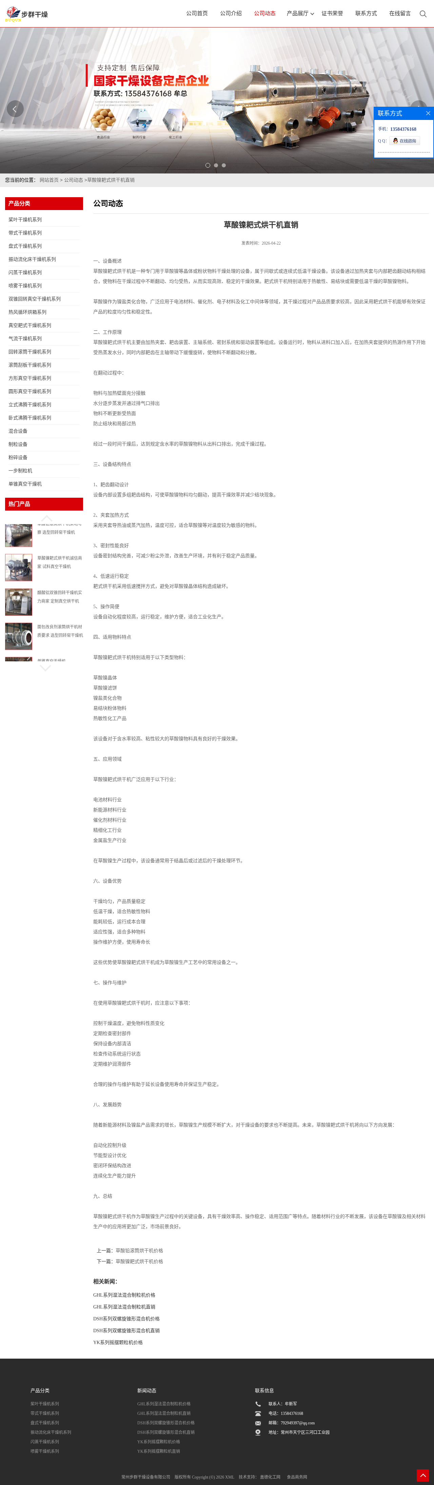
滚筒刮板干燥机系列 (29, 365)
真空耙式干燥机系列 (29, 325)
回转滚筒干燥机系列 (29, 351)
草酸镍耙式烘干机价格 (139, 1261)
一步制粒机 (20, 470)
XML (229, 1477)
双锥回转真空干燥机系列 (34, 299)
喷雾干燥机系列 (25, 285)
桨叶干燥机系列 (25, 219)
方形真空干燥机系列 (29, 378)
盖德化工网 (270, 1477)
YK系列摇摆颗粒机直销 (158, 1451)
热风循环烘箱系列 (27, 312)
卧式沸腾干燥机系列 (29, 417)
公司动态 (73, 180)
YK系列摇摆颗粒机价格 (118, 1342)
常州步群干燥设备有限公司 (145, 1477)
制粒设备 (17, 444)
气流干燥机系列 (25, 338)
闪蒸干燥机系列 (25, 272)
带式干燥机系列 (25, 232)
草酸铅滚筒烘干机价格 (139, 1250)
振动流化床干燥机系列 (32, 259)
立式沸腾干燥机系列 (29, 404)
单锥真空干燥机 (25, 484)
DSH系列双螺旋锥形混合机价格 (126, 1318)
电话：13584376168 (286, 1413)
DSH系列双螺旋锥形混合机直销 (126, 1330)
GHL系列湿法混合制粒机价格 (124, 1295)
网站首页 (49, 180)
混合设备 (17, 431)
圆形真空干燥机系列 (29, 391)
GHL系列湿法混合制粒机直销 (124, 1306)
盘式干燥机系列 (25, 246)
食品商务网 (297, 1477)
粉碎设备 (17, 457)
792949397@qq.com (298, 1423)
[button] (44, 517)
